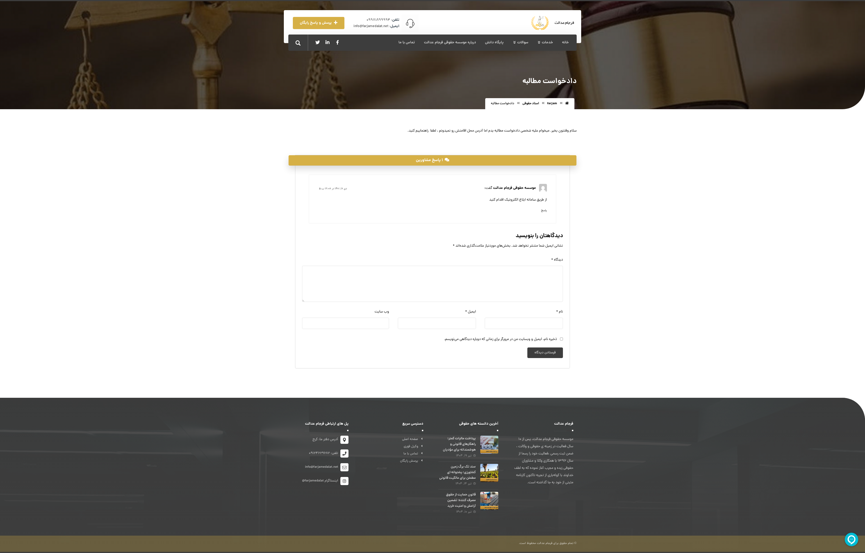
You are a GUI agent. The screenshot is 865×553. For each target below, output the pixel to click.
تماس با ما (410, 453)
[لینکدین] (327, 42)
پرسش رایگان (409, 461)
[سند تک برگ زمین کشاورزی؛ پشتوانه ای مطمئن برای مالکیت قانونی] (489, 473)
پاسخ (544, 211)
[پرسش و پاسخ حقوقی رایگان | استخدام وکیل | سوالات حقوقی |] (554, 23)
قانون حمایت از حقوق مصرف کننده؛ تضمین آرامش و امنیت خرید (461, 500)
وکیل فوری (411, 446)
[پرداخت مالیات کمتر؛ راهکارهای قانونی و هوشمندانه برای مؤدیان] (489, 445)
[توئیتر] (317, 42)
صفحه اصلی (410, 439)
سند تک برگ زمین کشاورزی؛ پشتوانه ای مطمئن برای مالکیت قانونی (457, 472)
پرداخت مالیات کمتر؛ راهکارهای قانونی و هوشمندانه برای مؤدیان (459, 444)
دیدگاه (557, 260)
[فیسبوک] (337, 42)
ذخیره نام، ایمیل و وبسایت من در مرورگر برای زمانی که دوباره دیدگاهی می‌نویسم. (500, 339)
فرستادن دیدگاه (545, 352)
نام (559, 312)
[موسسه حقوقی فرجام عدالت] (567, 103)
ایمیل (470, 312)
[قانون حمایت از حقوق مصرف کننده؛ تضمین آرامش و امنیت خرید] (489, 501)
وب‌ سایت (382, 312)
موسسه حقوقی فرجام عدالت (514, 188)
